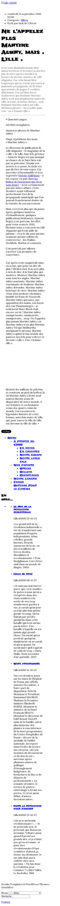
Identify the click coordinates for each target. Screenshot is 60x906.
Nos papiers (24, 465)
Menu (11, 437)
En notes (27, 448)
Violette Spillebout (29, 175)
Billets (24, 20)
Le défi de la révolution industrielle (22, 509)
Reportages (29, 475)
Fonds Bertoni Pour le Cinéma (25, 485)
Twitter (5, 902)
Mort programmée (27, 663)
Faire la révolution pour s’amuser (28, 807)
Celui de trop (23, 574)
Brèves (25, 468)
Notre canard (25, 478)
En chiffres (30, 451)
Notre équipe (31, 454)
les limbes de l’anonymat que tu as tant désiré (24, 181)
